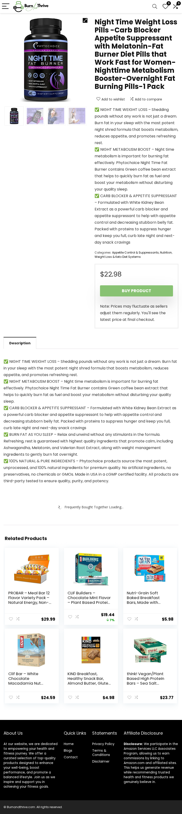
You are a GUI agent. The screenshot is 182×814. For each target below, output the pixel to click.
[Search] (154, 6)
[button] (85, 20)
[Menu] (5, 6)
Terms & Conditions (101, 752)
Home (69, 743)
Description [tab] (20, 343)
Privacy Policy (103, 743)
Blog (67, 750)
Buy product (136, 291)
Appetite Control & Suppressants (135, 252)
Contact (71, 757)
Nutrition (166, 252)
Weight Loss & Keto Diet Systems (118, 257)
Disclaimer (100, 761)
